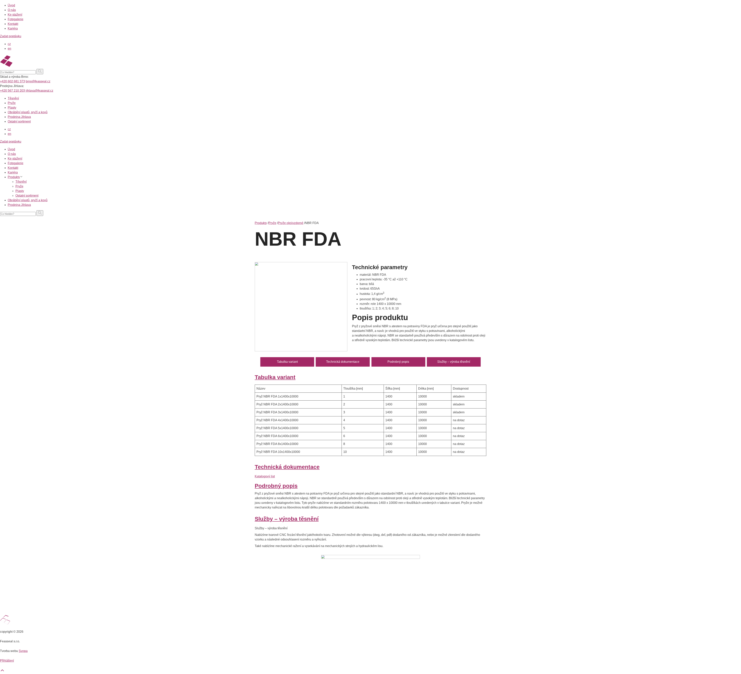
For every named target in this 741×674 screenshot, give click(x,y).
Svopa (23, 651)
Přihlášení (7, 660)
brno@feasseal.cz (38, 81)
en (9, 48)
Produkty (14, 177)
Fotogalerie (15, 19)
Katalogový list (265, 476)
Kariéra (13, 28)
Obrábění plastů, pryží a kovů (27, 112)
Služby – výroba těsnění (453, 361)
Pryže (12, 103)
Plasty (12, 107)
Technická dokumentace (342, 361)
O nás (12, 10)
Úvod (11, 5)
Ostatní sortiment (19, 121)
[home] (25, 66)
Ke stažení (15, 14)
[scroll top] (2, 671)
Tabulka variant (287, 361)
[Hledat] (39, 71)
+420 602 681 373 (12, 81)
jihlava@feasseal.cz (39, 90)
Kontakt (13, 23)
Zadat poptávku (10, 36)
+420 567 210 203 (12, 90)
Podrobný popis (398, 361)
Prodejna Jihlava (19, 116)
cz (9, 44)
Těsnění (13, 98)
